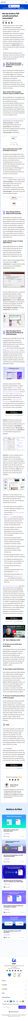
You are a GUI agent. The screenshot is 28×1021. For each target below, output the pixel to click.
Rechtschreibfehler (17, 393)
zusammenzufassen (18, 512)
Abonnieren (22, 1007)
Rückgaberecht (10, 1016)
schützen (15, 571)
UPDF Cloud (9, 517)
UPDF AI (15, 388)
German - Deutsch (14, 1011)
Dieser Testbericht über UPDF (11, 586)
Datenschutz (23, 1014)
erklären (10, 514)
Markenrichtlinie (17, 1016)
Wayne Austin (7, 887)
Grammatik (6, 393)
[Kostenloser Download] (14, 412)
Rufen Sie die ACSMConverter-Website (13, 119)
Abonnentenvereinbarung (16, 1015)
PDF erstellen (7, 833)
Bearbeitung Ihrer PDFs (13, 350)
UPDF (4, 2)
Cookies (23, 1015)
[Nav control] (26, 2)
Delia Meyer (4, 21)
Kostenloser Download (14, 412)
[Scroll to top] (25, 1018)
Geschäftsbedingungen (7, 1015)
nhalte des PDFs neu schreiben (11, 391)
